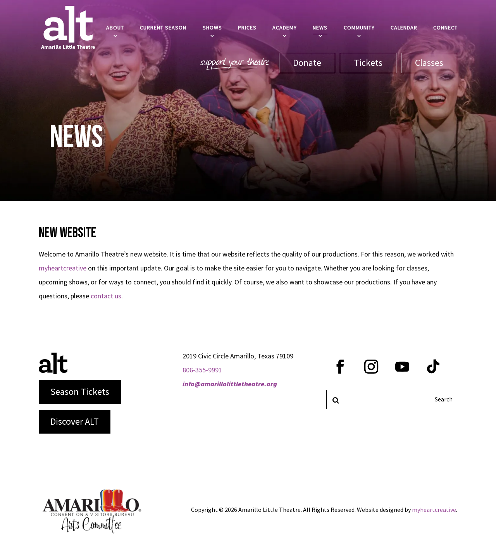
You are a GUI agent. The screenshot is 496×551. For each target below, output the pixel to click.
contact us (106, 295)
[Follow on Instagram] (371, 367)
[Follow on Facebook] (340, 367)
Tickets (368, 63)
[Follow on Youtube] (402, 367)
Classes (429, 63)
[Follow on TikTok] (433, 367)
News (320, 27)
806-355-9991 (202, 369)
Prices (247, 27)
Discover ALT (74, 421)
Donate (307, 63)
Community (359, 27)
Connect (445, 27)
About (115, 27)
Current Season (163, 27)
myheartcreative (62, 267)
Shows (212, 27)
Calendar (404, 27)
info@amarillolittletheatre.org (230, 383)
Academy (284, 27)
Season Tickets (79, 392)
